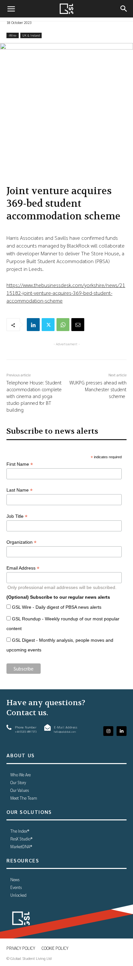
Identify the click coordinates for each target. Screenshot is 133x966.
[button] (11, 8)
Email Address (22, 568)
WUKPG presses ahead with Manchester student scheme (98, 389)
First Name (19, 464)
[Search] (124, 8)
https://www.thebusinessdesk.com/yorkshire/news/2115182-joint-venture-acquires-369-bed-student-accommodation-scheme (65, 293)
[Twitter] (48, 324)
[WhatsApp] (62, 324)
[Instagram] (108, 731)
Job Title (16, 516)
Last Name (19, 490)
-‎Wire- (12, 35)
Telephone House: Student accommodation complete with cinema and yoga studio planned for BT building (34, 396)
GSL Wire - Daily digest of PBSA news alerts (56, 607)
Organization (21, 542)
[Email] (77, 324)
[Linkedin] (33, 324)
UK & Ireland (31, 35)
